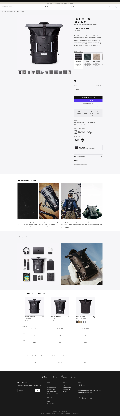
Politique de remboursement (65, 413)
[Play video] (28, 201)
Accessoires (58, 6)
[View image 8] (51, 72)
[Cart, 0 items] (116, 7)
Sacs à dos (47, 6)
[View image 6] (42, 72)
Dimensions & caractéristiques (80, 164)
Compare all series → (78, 73)
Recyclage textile (66, 389)
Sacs (53, 6)
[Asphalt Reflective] (77, 322)
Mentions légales (66, 396)
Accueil (4, 11)
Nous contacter (50, 403)
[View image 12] (69, 72)
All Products (10, 11)
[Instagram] (79, 385)
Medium (77, 89)
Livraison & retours (78, 168)
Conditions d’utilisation (56, 413)
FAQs (48, 385)
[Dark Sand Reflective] (79, 322)
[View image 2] (24, 72)
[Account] (113, 7)
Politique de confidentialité (52, 393)
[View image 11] (65, 72)
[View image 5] (38, 72)
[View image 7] (47, 72)
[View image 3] (29, 72)
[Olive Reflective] (81, 322)
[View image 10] (60, 72)
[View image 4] (33, 72)
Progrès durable (66, 385)
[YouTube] (84, 385)
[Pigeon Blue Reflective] (85, 322)
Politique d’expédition (75, 413)
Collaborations (66, 6)
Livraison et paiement (51, 387)
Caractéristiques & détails (79, 156)
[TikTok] (81, 385)
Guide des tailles (99, 85)
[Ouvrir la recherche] (109, 7)
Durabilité (73, 6)
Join (37, 390)
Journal (64, 393)
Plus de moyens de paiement (88, 103)
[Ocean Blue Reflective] (83, 322)
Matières (76, 160)
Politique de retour (51, 389)
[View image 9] (56, 72)
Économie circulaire (67, 387)
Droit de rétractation (51, 391)
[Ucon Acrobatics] (7, 7)
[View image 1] (20, 72)
